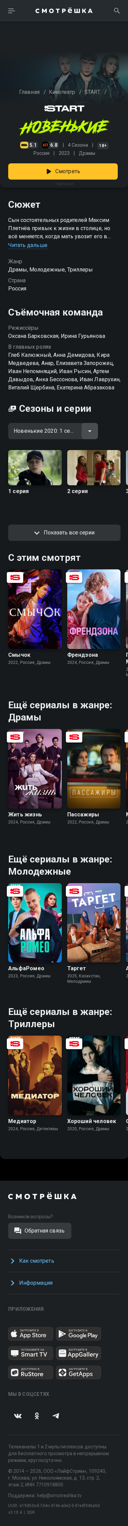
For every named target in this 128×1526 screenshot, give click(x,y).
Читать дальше (27, 245)
